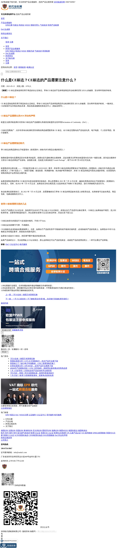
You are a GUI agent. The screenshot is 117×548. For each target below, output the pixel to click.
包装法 (16, 25)
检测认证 (30, 67)
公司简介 (4, 440)
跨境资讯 (9, 56)
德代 (11, 433)
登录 (7, 42)
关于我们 (4, 38)
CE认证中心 (14, 244)
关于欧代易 (10, 58)
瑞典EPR (55, 430)
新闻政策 (22, 67)
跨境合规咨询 (6, 438)
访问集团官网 (59, 2)
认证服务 (32, 415)
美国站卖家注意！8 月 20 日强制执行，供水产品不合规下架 (34, 361)
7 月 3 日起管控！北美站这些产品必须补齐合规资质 (31, 371)
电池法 (21, 25)
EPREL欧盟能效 (99, 433)
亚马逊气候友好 (23, 433)
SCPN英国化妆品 (21, 435)
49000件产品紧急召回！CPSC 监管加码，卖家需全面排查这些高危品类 (38, 368)
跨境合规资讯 (6, 34)
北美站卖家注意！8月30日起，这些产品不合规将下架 (31, 366)
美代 (15, 433)
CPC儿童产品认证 (73, 433)
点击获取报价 (6, 408)
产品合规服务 (6, 23)
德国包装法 (73, 430)
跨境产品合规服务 (12, 49)
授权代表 (30, 51)
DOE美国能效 (48, 435)
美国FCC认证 (8, 435)
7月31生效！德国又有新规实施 (22, 359)
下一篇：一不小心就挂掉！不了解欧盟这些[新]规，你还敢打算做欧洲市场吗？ (37, 299)
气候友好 (43, 25)
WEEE (27, 25)
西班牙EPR (46, 430)
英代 (7, 433)
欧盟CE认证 (35, 433)
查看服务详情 (17, 330)
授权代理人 (35, 25)
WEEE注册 (23, 415)
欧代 (3, 433)
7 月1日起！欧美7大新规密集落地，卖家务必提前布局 (31, 375)
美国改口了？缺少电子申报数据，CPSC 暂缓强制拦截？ (32, 363)
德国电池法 (82, 430)
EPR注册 (9, 25)
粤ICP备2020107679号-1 (46, 531)
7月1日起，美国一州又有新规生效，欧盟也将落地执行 (32, 373)
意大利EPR (37, 430)
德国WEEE (63, 430)
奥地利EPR (28, 430)
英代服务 (50, 415)
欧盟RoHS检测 (60, 433)
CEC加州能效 (86, 433)
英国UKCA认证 (47, 433)
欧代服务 (23, 244)
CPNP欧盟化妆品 (36, 435)
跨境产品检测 (53, 25)
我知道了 (5, 352)
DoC (7, 244)
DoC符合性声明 (61, 435)
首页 (3, 18)
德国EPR (4, 430)
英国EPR (19, 430)
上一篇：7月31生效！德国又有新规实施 (21, 295)
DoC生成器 (5, 29)
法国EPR (12, 430)
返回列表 (4, 303)
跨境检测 (46, 51)
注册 (11, 42)
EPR (7, 51)
